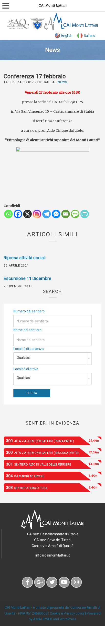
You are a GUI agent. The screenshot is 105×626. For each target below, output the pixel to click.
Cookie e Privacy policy (67, 613)
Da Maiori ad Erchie (51, 476)
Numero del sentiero (29, 311)
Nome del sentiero (27, 330)
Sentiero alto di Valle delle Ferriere (52, 464)
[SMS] (75, 214)
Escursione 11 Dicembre (27, 278)
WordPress (68, 619)
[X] (27, 214)
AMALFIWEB (42, 619)
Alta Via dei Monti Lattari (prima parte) (52, 440)
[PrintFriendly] (84, 214)
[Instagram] (37, 214)
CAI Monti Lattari (17, 607)
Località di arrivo (25, 369)
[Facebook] (18, 214)
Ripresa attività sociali (25, 257)
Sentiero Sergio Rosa (51, 487)
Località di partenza (28, 349)
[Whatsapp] (8, 214)
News (62, 82)
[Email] (65, 214)
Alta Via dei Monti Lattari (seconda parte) (52, 452)
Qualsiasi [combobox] (24, 357)
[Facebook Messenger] (56, 214)
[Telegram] (46, 214)
